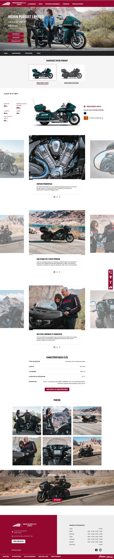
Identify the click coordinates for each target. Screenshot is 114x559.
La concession (32, 4)
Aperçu (5, 53)
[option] (57, 165)
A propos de (66, 4)
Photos (38, 53)
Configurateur (16, 34)
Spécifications (28, 53)
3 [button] (60, 197)
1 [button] (54, 197)
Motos (40, 4)
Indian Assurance (56, 557)
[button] (7, 167)
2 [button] (57, 197)
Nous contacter (18, 541)
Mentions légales (16, 550)
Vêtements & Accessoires (52, 4)
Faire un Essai (15, 38)
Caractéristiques (16, 53)
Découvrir (57, 500)
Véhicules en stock (77, 4)
